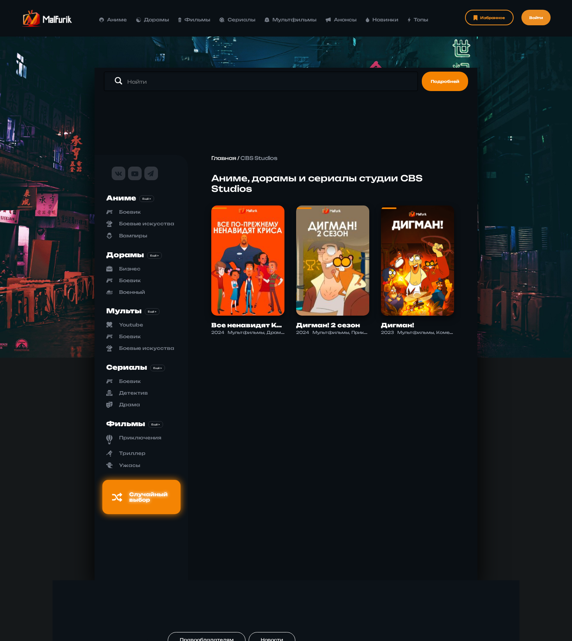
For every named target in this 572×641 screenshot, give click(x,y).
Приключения (140, 438)
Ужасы (129, 465)
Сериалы (241, 20)
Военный (132, 292)
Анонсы (345, 20)
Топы (421, 20)
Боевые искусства (146, 224)
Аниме (117, 20)
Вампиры (133, 236)
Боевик (130, 212)
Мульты (124, 311)
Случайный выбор (148, 497)
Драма (129, 404)
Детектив (133, 393)
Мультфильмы (294, 20)
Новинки (385, 20)
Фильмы (197, 20)
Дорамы (156, 20)
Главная (223, 158)
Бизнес (129, 269)
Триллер (132, 453)
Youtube (131, 325)
